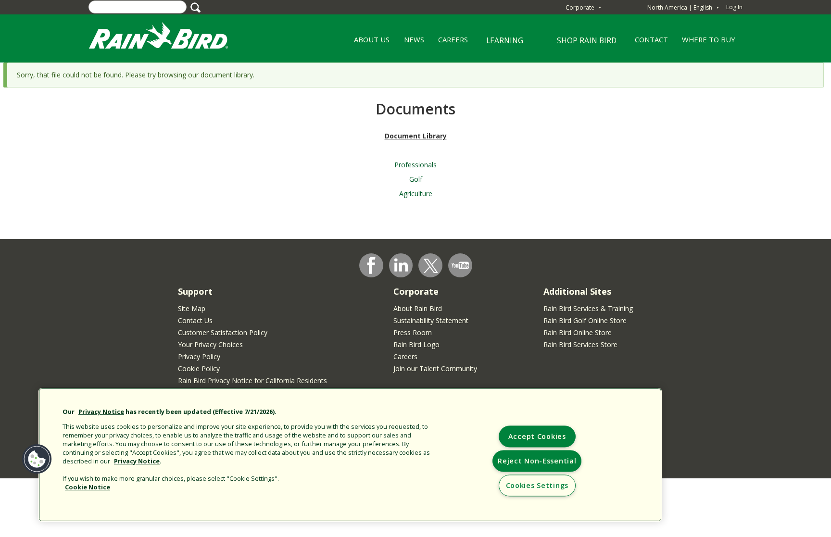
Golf (415, 179)
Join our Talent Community (435, 368)
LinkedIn (401, 265)
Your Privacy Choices (210, 344)
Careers (405, 356)
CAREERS (449, 43)
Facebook (371, 265)
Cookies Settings (537, 485)
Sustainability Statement (430, 320)
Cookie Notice (87, 487)
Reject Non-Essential (537, 461)
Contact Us (195, 320)
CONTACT (651, 39)
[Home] (167, 37)
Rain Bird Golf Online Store (585, 320)
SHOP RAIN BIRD (587, 40)
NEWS (414, 39)
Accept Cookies (537, 436)
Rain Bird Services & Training (588, 308)
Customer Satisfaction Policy (222, 332)
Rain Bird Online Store (577, 332)
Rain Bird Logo (416, 344)
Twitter (431, 266)
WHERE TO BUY (708, 39)
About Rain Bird (417, 308)
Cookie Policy (199, 368)
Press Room (412, 332)
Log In (734, 7)
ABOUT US (368, 43)
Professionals (415, 164)
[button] (37, 459)
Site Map (191, 308)
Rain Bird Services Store (580, 344)
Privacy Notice (101, 411)
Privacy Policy (199, 356)
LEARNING (499, 44)
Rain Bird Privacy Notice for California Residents (252, 380)
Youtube (460, 265)
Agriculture (415, 193)
